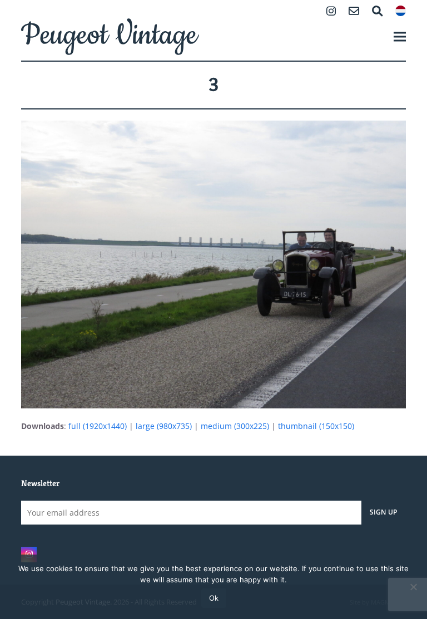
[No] (413, 586)
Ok (214, 597)
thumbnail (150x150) (316, 426)
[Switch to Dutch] (400, 12)
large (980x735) (164, 426)
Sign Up (384, 511)
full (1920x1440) (97, 426)
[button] (400, 36)
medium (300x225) (235, 426)
